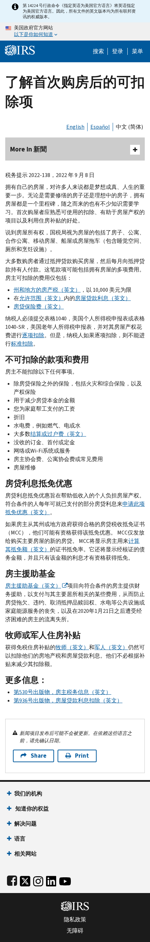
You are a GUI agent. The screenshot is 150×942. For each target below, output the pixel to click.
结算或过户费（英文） (58, 434)
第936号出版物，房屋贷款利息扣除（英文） (68, 700)
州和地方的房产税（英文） (47, 289)
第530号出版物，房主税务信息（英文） (62, 692)
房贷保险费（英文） (39, 306)
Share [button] (38, 756)
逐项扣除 (33, 335)
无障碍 (75, 930)
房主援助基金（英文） (33, 585)
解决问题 (25, 823)
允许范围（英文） (41, 298)
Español (100, 126)
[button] (117, 51)
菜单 (137, 51)
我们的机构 (28, 793)
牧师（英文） (72, 647)
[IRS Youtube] (65, 880)
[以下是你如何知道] (75, 31)
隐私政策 (75, 919)
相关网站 (25, 853)
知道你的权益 (31, 808)
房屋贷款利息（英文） (103, 298)
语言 (19, 838)
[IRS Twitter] (25, 880)
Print (82, 756)
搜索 (98, 51)
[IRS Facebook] (12, 880)
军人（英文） (111, 647)
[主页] (20, 49)
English (75, 126)
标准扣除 (22, 343)
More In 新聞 (28, 149)
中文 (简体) (129, 126)
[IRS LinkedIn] (51, 880)
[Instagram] (38, 880)
